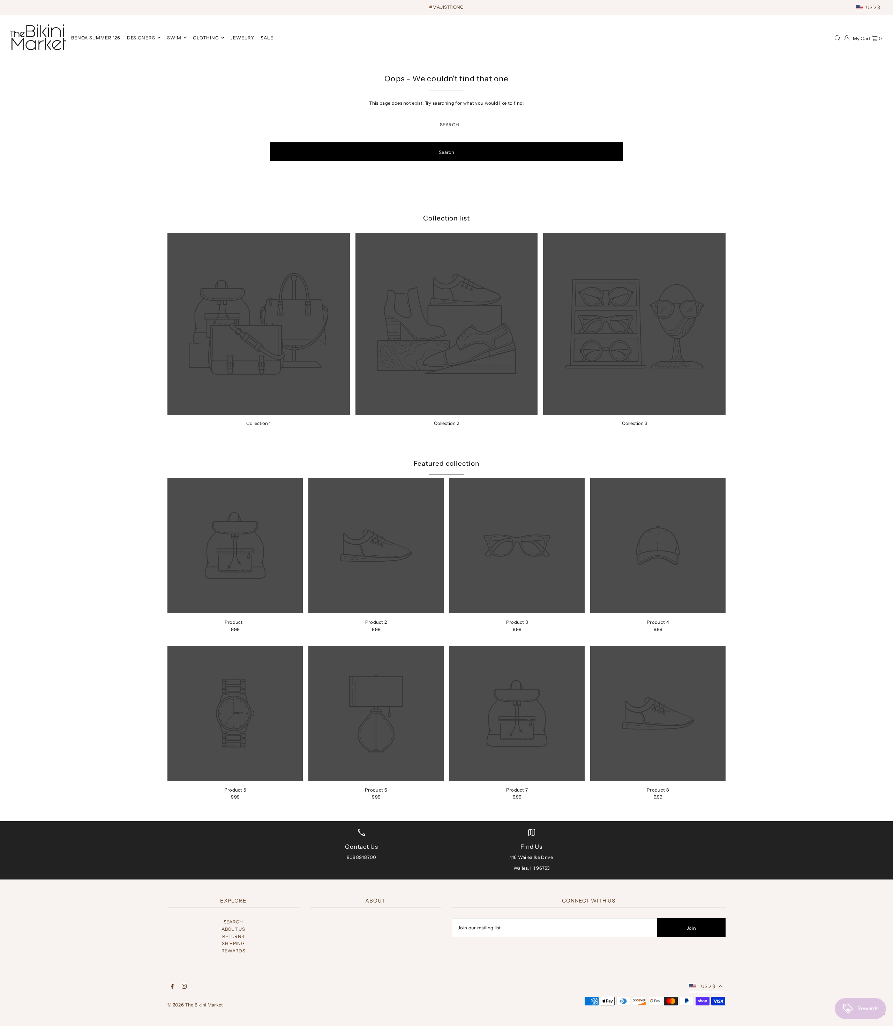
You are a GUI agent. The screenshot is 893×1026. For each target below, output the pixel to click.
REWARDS (233, 950)
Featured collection (446, 463)
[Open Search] (837, 37)
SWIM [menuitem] (174, 37)
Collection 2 (446, 423)
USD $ (873, 7)
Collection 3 (634, 423)
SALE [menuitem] (267, 37)
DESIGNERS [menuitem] (141, 37)
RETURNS (233, 936)
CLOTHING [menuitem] (206, 37)
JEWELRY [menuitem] (242, 37)
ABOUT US (233, 929)
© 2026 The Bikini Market (195, 1005)
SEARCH (233, 921)
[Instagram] (184, 987)
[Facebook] (172, 987)
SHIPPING (233, 943)
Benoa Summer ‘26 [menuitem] (96, 37)
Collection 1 (258, 423)
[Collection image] (258, 324)
